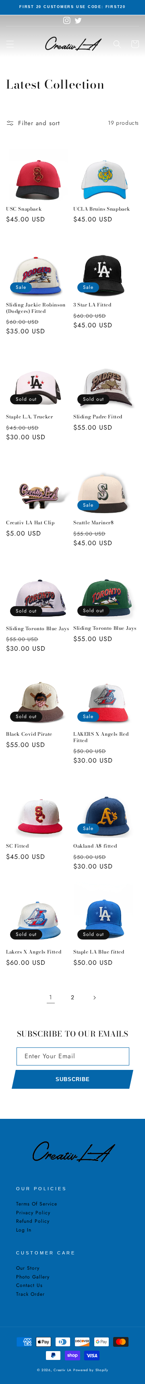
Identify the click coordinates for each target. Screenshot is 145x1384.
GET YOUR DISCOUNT (40, 719)
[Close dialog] (134, 659)
